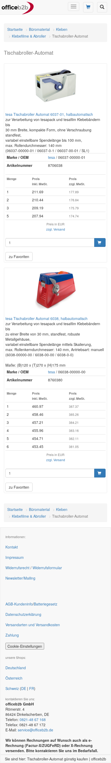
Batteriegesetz (45, 604)
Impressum (14, 557)
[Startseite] (17, 6)
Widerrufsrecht (17, 567)
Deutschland (15, 667)
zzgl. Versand (55, 229)
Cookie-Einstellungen (24, 646)
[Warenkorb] (88, 7)
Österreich (13, 678)
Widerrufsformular (47, 567)
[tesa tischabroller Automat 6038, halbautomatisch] (55, 290)
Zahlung (12, 635)
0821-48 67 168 (33, 719)
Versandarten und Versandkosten (32, 624)
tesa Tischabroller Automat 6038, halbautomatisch (46, 318)
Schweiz (12, 688)
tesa (51, 157)
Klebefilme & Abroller (29, 36)
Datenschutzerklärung (23, 614)
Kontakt (11, 547)
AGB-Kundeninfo (19, 604)
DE (23, 688)
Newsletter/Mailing (20, 578)
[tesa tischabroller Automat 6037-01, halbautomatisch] (55, 85)
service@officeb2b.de (35, 729)
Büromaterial (39, 29)
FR (31, 688)
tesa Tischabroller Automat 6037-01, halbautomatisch (49, 114)
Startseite (15, 29)
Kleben (61, 29)
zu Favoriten (19, 256)
